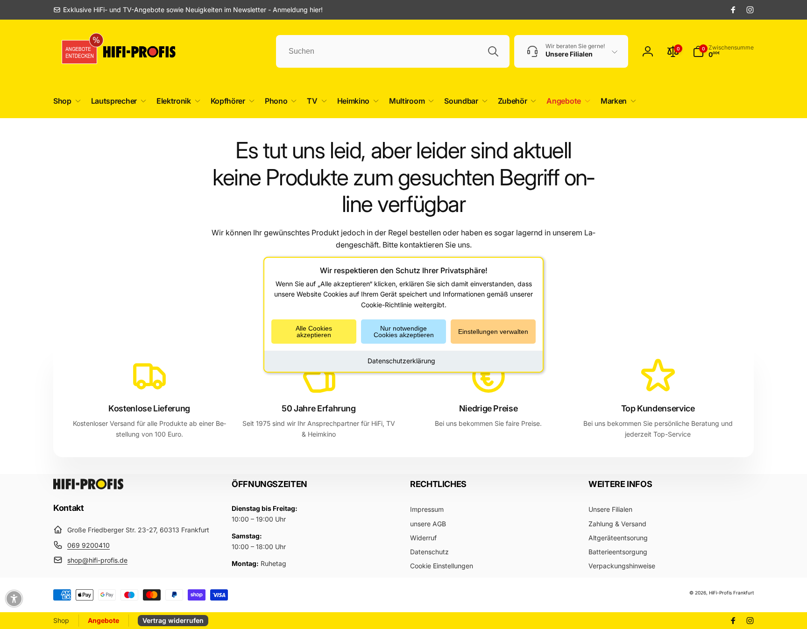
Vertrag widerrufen (173, 620)
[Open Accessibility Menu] (14, 598)
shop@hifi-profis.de (97, 560)
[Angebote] (76, 51)
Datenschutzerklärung (401, 361)
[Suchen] (493, 51)
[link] (188, 10)
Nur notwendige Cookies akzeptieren (404, 332)
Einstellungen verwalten (493, 331)
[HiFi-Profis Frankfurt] (88, 486)
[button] (65, 101)
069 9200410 (88, 545)
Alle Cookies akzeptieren (314, 332)
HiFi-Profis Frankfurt (731, 592)
